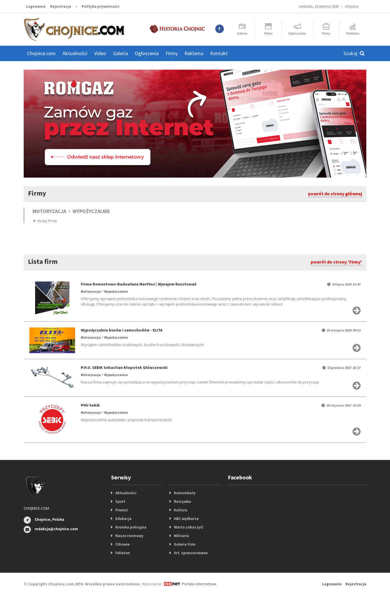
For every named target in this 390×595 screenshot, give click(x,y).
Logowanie (36, 6)
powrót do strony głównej (335, 193)
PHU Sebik (90, 405)
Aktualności (125, 492)
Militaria (181, 535)
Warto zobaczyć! (188, 527)
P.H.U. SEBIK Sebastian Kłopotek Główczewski (124, 367)
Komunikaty (185, 492)
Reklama (193, 53)
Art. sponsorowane (191, 552)
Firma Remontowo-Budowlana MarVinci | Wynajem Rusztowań (138, 284)
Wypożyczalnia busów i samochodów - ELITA (121, 330)
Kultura (180, 509)
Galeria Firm (185, 544)
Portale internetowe (199, 583)
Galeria (120, 53)
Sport (120, 501)
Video (100, 53)
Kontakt (219, 53)
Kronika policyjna (130, 527)
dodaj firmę (46, 220)
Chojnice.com (41, 53)
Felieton (122, 552)
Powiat (121, 509)
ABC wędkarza (186, 518)
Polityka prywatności (100, 6)
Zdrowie (122, 544)
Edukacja (123, 518)
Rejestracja (60, 6)
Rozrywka (182, 501)
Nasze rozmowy (129, 535)
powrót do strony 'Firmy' (336, 262)
